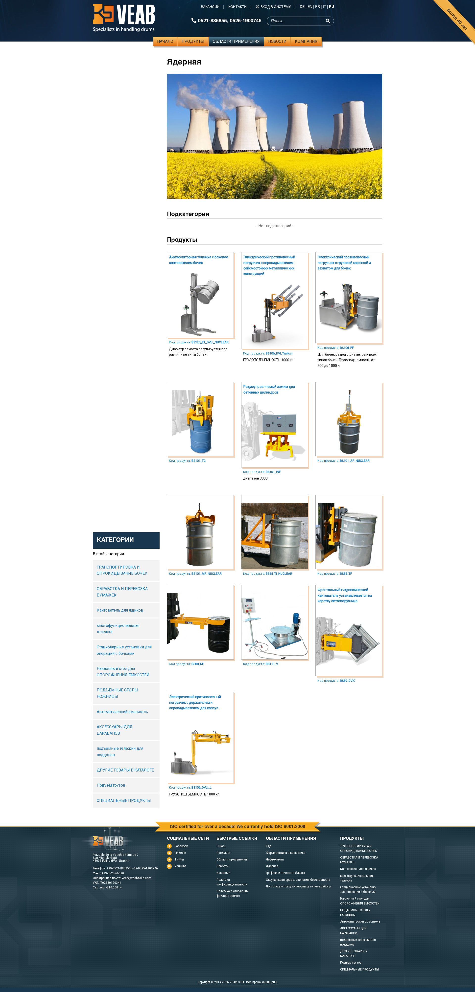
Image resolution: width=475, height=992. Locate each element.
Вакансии (210, 6)
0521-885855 (212, 20)
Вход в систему (276, 6)
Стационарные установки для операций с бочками (124, 650)
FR (317, 6)
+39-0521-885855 (119, 868)
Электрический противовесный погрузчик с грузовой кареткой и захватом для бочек (344, 262)
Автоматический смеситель (122, 711)
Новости (277, 41)
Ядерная (272, 866)
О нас (220, 846)
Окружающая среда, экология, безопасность (298, 880)
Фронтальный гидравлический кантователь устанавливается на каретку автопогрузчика (345, 595)
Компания (306, 41)
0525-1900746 (245, 20)
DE (302, 6)
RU (331, 6)
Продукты (193, 41)
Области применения (236, 41)
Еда (268, 846)
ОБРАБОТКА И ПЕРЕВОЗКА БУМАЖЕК (122, 591)
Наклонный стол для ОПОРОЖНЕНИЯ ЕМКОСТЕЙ (123, 671)
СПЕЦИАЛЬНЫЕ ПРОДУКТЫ (124, 800)
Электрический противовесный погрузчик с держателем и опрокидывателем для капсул (195, 702)
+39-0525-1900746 (145, 868)
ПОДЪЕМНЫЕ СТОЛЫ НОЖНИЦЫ (117, 693)
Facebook (181, 846)
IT (324, 6)
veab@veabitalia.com (136, 878)
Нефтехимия (275, 859)
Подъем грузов (111, 785)
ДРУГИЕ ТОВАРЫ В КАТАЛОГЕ (125, 770)
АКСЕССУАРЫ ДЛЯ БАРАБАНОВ (114, 730)
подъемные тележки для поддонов (120, 751)
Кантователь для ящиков (120, 610)
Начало (165, 41)
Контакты (237, 6)
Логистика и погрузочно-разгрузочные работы (298, 886)
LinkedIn (180, 853)
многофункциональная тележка (118, 628)
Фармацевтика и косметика (285, 853)
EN (310, 6)
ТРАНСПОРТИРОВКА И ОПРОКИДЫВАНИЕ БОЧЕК (122, 570)
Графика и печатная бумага (285, 873)
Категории (115, 540)
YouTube (180, 866)
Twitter (179, 859)
